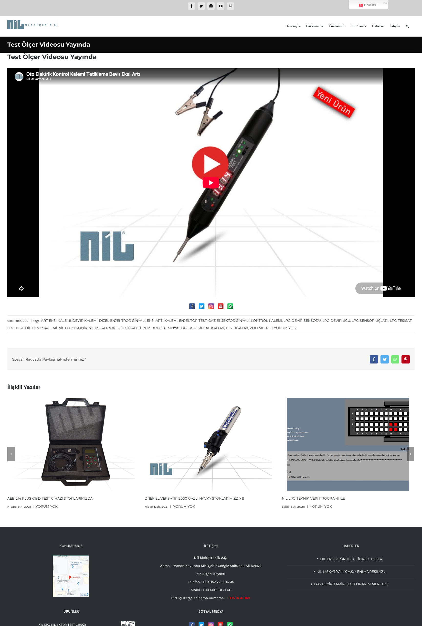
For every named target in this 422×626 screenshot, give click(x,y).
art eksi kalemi (56, 320)
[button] (407, 26)
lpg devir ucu (336, 320)
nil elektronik (72, 328)
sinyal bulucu (182, 328)
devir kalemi (84, 320)
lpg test (15, 328)
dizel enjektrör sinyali (122, 320)
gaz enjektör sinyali (228, 320)
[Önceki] (11, 454)
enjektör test (193, 320)
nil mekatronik (104, 328)
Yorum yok (285, 328)
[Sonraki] (410, 454)
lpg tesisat (401, 320)
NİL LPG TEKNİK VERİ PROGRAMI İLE (176, 498)
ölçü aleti (130, 328)
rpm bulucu (154, 328)
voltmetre (260, 328)
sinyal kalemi (211, 328)
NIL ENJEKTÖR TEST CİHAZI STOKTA (313, 498)
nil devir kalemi (41, 328)
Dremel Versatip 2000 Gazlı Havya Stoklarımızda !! (57, 498)
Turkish (370, 5)
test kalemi (237, 328)
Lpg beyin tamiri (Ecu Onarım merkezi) (351, 584)
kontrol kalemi (266, 320)
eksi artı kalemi (162, 320)
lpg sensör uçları (370, 320)
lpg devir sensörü (302, 320)
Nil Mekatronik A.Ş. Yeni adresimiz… (351, 571)
